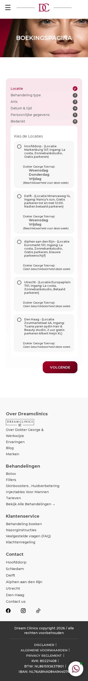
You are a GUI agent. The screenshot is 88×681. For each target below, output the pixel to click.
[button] (75, 668)
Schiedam (15, 568)
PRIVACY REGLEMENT (44, 655)
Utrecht (13, 588)
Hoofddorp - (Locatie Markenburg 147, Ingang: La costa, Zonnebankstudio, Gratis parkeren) (44, 151)
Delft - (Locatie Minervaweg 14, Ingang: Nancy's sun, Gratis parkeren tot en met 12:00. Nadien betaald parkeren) (47, 201)
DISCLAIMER (44, 645)
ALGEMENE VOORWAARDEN (44, 650)
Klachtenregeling (20, 542)
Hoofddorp (16, 562)
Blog (10, 448)
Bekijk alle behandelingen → (30, 504)
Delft (10, 575)
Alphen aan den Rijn (24, 582)
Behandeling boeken (24, 524)
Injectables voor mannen (27, 492)
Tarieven (13, 498)
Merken (12, 454)
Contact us (16, 601)
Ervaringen (15, 442)
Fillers (11, 480)
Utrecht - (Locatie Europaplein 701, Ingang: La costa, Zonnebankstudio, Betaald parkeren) (47, 287)
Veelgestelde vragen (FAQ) (28, 536)
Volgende (60, 367)
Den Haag (15, 595)
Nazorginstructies (21, 530)
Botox (11, 474)
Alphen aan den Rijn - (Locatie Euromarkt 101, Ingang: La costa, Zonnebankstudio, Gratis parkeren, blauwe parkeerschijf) (46, 248)
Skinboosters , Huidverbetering (32, 486)
